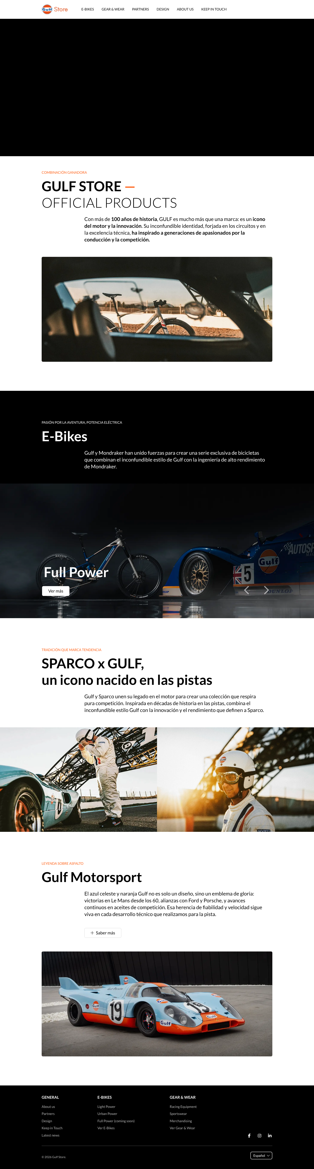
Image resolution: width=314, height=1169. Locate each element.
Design (163, 9)
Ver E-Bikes (105, 1128)
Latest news (50, 1135)
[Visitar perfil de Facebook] (249, 1135)
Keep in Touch (214, 9)
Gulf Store (58, 1157)
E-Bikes (87, 9)
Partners (140, 9)
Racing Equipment (183, 1107)
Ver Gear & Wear (182, 1128)
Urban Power (107, 1114)
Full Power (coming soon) (116, 1121)
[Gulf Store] (55, 9)
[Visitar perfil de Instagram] (259, 1135)
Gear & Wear (113, 9)
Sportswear (178, 1114)
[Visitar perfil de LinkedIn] (269, 1135)
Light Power (106, 1107)
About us (185, 9)
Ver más (55, 591)
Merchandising (181, 1121)
